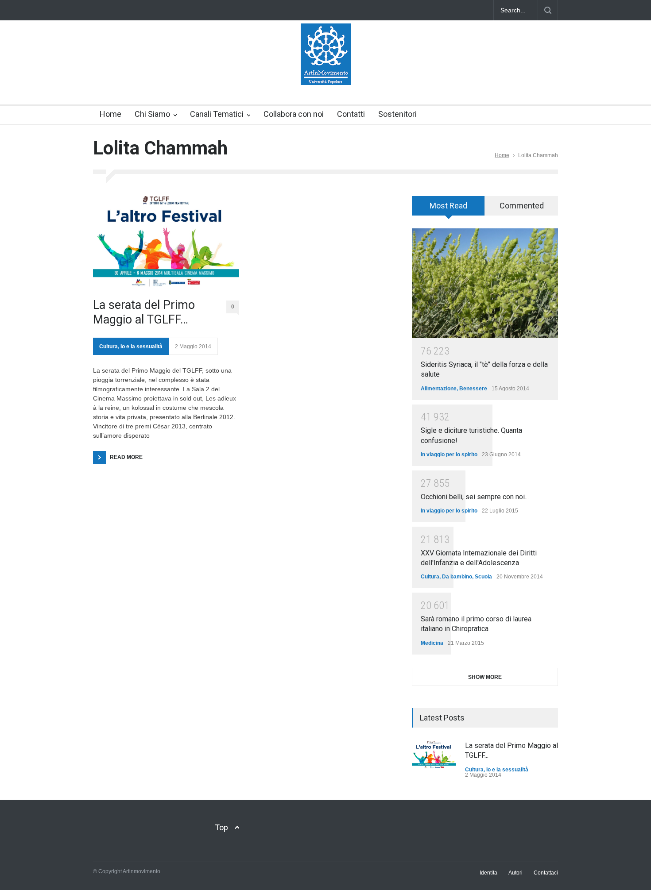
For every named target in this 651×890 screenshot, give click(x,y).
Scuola (483, 577)
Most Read (448, 205)
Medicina (432, 643)
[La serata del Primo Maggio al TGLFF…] (166, 242)
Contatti (351, 114)
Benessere (473, 388)
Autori (515, 873)
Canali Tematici (217, 114)
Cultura (108, 346)
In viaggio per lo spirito (449, 454)
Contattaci (546, 873)
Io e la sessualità (141, 346)
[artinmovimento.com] (326, 70)
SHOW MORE (485, 677)
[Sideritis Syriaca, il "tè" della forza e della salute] (485, 283)
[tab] (448, 209)
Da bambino (457, 577)
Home (110, 114)
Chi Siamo (152, 114)
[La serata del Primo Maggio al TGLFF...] (434, 755)
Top (221, 827)
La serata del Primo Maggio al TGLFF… (144, 312)
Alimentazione (439, 388)
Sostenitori (397, 114)
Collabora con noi (294, 114)
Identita (488, 873)
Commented (522, 205)
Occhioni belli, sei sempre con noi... (475, 497)
